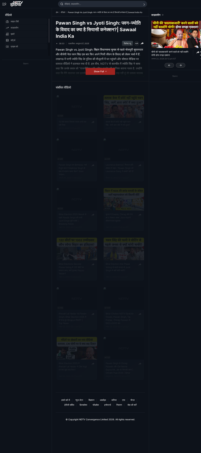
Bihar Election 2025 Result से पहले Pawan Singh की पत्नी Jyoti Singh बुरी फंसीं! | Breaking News (72, 219)
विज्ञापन (91, 400)
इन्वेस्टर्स (107, 405)
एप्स (123, 400)
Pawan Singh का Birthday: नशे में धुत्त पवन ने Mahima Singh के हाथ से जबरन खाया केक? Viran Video (73, 170)
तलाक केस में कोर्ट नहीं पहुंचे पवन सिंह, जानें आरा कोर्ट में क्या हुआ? (118, 123)
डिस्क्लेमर (83, 405)
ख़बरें (12, 34)
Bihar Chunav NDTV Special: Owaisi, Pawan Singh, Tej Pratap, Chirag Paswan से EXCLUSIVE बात (120, 318)
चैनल (132, 400)
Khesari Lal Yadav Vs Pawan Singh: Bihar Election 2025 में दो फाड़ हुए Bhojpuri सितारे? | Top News (72, 318)
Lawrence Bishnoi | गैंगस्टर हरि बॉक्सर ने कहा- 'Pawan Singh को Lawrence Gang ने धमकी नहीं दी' (120, 168)
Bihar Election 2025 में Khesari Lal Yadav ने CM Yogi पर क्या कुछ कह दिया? (73, 366)
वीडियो (8, 15)
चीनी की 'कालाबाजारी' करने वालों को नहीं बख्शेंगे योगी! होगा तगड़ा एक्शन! (169, 53)
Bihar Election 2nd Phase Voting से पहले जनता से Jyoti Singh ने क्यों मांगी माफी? (118, 267)
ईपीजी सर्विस (69, 405)
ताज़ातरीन (14, 27)
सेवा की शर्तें (132, 405)
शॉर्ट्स (13, 40)
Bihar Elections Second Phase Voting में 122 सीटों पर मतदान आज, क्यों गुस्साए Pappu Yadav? (71, 269)
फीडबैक (96, 405)
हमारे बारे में (65, 400)
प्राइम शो (14, 46)
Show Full (99, 71)
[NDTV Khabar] (17, 3)
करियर (114, 400)
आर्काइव (103, 400)
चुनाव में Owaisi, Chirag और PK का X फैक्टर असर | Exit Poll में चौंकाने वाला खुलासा (119, 217)
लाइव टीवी (15, 21)
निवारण (119, 405)
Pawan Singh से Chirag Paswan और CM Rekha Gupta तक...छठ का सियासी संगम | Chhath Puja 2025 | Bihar (119, 368)
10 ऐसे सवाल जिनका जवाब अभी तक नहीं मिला (72, 123)
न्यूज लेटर (79, 400)
